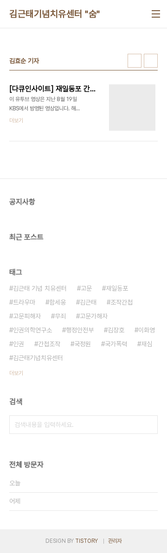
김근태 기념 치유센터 (40, 288)
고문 (86, 288)
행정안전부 (80, 330)
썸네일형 (134, 61)
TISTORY (86, 541)
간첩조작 (49, 344)
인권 (18, 344)
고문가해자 (94, 316)
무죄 (60, 316)
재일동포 (117, 288)
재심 (146, 344)
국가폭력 (116, 344)
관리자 (115, 541)
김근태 (88, 302)
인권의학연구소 (32, 330)
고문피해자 (27, 316)
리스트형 (151, 61)
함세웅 (57, 302)
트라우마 (24, 302)
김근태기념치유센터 (38, 358)
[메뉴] (156, 14)
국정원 (82, 344)
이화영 (146, 330)
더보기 (16, 373)
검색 (148, 424)
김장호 (116, 330)
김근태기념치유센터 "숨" (54, 14)
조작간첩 (121, 302)
